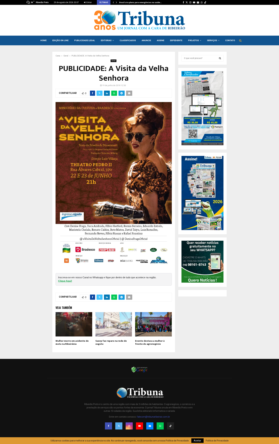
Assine (160, 40)
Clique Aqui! (65, 281)
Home (43, 40)
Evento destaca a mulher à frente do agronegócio (150, 342)
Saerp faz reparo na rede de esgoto (111, 342)
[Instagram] (129, 425)
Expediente (176, 40)
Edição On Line (60, 40)
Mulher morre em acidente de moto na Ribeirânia (72, 342)
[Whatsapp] (160, 425)
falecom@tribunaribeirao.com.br (153, 416)
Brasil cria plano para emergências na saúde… (140, 2)
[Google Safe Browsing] (139, 372)
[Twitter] (118, 425)
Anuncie (146, 40)
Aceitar (197, 440)
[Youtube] (139, 425)
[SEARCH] (220, 58)
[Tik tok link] (205, 2)
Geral (113, 61)
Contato (230, 40)
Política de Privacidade (217, 440)
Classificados (128, 40)
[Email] (149, 425)
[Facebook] (108, 425)
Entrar (89, 2)
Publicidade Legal (84, 40)
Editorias (106, 40)
